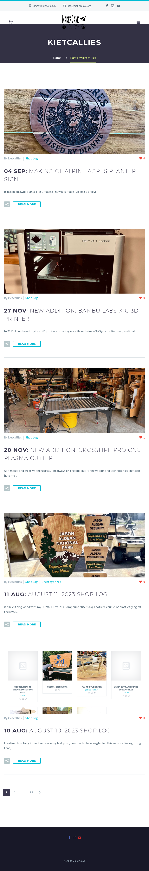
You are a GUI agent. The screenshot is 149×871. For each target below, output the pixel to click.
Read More (27, 204)
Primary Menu (138, 23)
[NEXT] (39, 792)
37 (31, 792)
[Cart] (10, 22)
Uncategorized (51, 582)
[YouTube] (118, 5)
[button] (7, 204)
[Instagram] (113, 5)
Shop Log (31, 158)
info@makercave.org (79, 6)
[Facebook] (107, 5)
